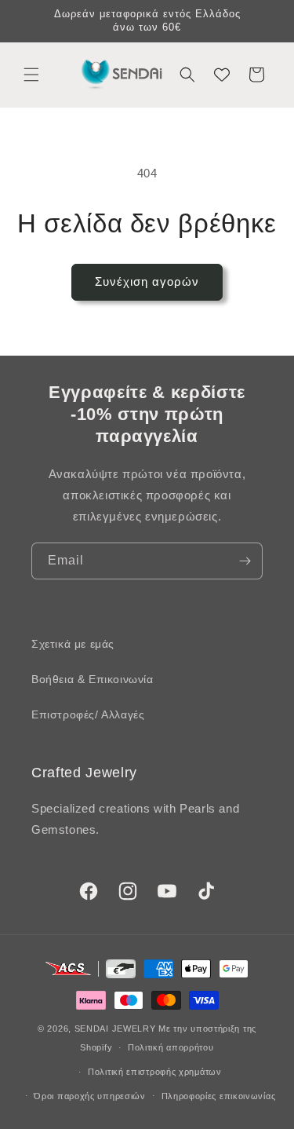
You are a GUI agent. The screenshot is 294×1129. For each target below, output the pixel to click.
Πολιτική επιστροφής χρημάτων (155, 1071)
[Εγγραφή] (244, 561)
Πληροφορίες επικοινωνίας (219, 1096)
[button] (31, 74)
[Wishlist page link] (222, 74)
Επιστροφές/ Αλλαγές (87, 714)
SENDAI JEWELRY (115, 1028)
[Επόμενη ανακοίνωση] (265, 21)
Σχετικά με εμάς (72, 644)
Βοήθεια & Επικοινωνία (92, 679)
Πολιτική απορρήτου (171, 1047)
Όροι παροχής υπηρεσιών (89, 1096)
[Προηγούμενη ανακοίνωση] (29, 21)
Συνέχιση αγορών (147, 281)
